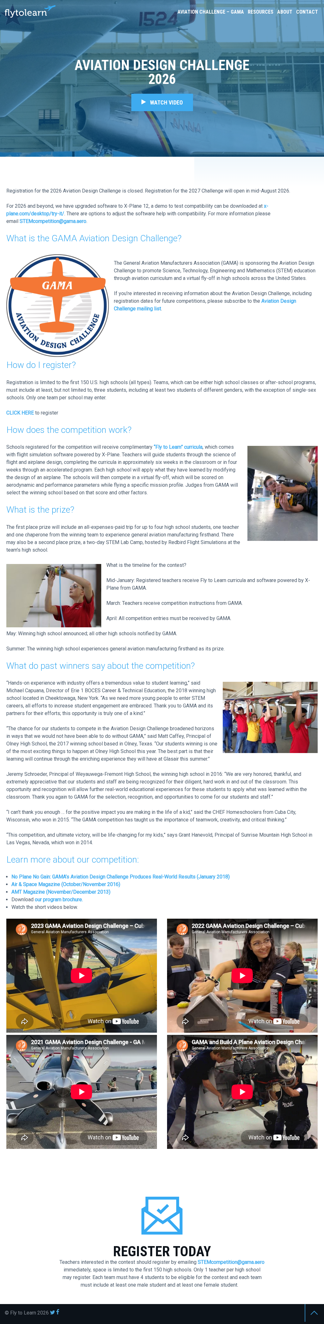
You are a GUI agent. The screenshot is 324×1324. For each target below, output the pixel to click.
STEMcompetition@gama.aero (53, 221)
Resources (260, 12)
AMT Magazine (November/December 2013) (60, 892)
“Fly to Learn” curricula (178, 447)
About (284, 12)
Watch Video (164, 102)
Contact (307, 12)
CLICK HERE (20, 413)
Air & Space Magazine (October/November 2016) (65, 884)
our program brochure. (59, 899)
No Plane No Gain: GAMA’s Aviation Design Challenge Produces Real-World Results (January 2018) (120, 877)
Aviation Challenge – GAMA (211, 12)
